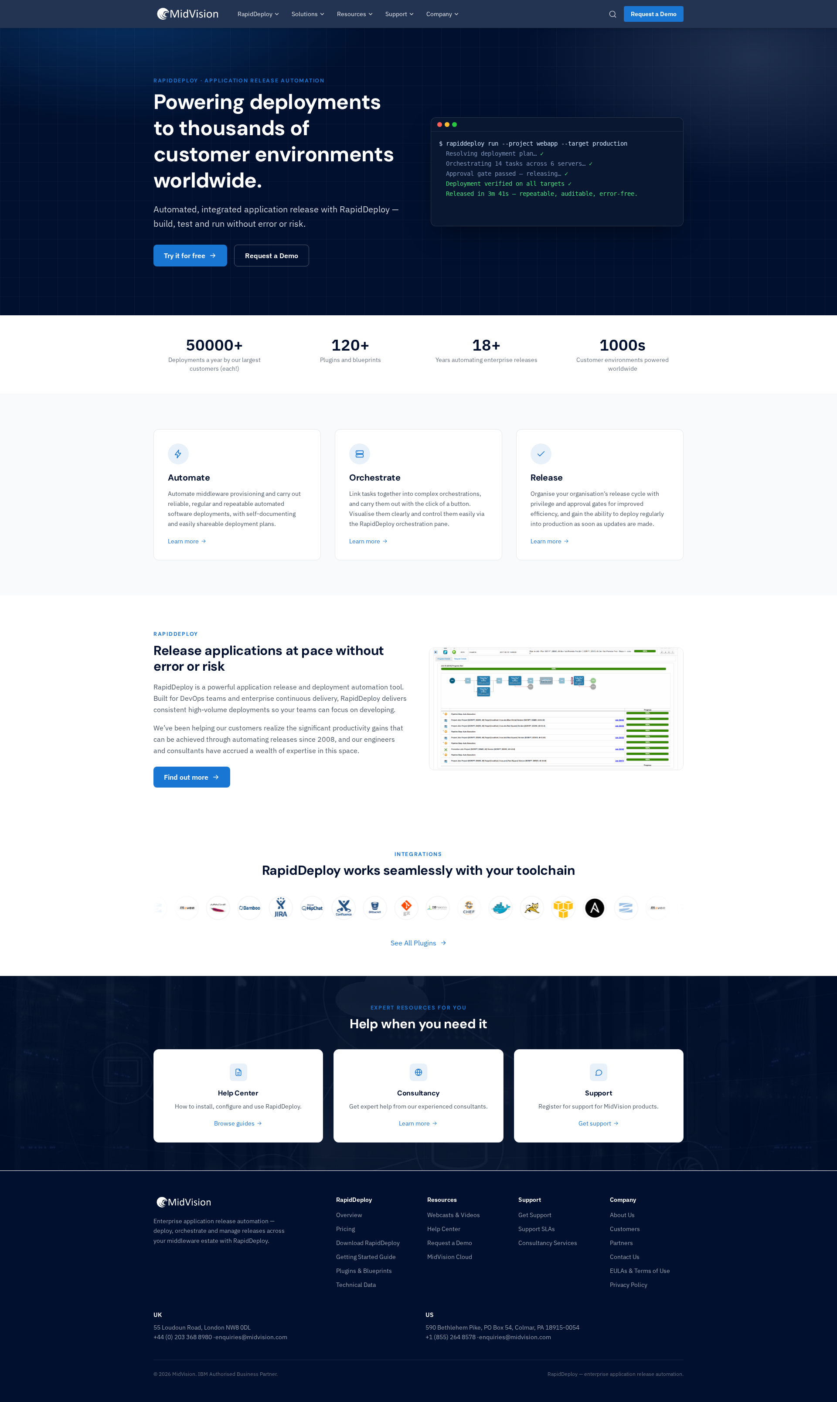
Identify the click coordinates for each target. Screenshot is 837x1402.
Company (439, 14)
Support (396, 14)
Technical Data (356, 1285)
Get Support (534, 1215)
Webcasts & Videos (453, 1215)
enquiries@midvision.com (251, 1337)
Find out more (186, 777)
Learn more (183, 541)
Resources (351, 14)
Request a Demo (654, 14)
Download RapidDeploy (368, 1243)
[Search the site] (612, 14)
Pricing (345, 1229)
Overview (349, 1215)
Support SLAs (536, 1229)
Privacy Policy (628, 1285)
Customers (625, 1229)
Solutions (305, 14)
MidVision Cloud (449, 1257)
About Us (622, 1215)
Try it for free (184, 255)
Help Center (443, 1229)
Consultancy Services (547, 1243)
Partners (621, 1243)
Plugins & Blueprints (364, 1271)
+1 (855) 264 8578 (450, 1337)
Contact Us (625, 1257)
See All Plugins (413, 942)
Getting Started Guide (366, 1257)
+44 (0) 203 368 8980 (182, 1337)
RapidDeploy (255, 14)
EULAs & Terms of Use (640, 1271)
